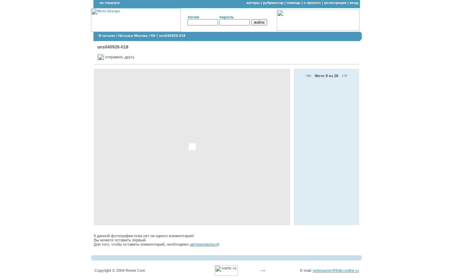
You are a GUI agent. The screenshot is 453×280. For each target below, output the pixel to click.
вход (354, 3)
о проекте (312, 3)
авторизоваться (204, 244)
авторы (253, 3)
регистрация (335, 3)
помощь (293, 3)
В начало (107, 36)
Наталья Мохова (133, 36)
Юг (153, 36)
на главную (109, 3)
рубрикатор (273, 3)
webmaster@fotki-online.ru (336, 270)
